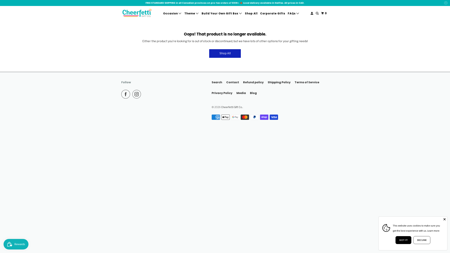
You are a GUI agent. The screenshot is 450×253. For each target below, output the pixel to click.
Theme (190, 13)
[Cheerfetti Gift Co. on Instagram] (137, 94)
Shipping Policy (279, 82)
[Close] (444, 219)
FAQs (292, 13)
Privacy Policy (222, 93)
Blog (253, 93)
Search (217, 82)
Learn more (433, 230)
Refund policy (253, 82)
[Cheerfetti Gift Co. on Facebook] (126, 94)
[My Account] (312, 13)
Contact (232, 82)
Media (241, 93)
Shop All (251, 13)
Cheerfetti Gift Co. (232, 107)
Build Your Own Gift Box (220, 13)
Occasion (171, 13)
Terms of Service (307, 82)
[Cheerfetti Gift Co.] (137, 13)
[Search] (317, 13)
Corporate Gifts (272, 13)
